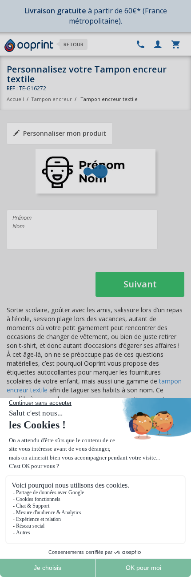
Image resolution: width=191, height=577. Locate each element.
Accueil (15, 99)
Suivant (140, 284)
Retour (74, 44)
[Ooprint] (28, 45)
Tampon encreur (52, 99)
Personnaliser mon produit (64, 133)
